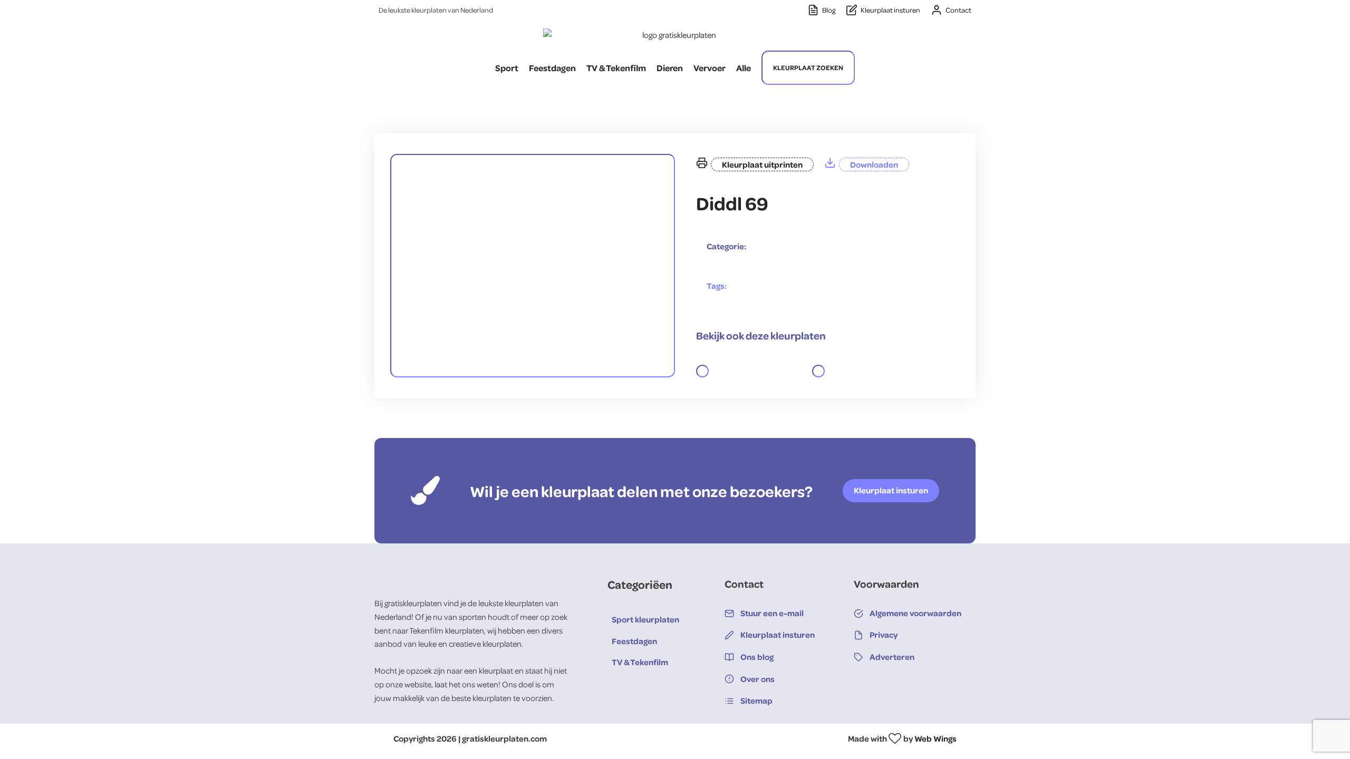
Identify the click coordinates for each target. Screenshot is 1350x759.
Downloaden (874, 164)
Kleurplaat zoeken (808, 67)
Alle (743, 67)
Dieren (670, 67)
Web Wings (935, 738)
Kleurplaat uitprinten (762, 164)
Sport (506, 67)
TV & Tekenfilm (616, 67)
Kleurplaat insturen (891, 490)
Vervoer (709, 67)
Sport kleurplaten (645, 619)
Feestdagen (552, 67)
